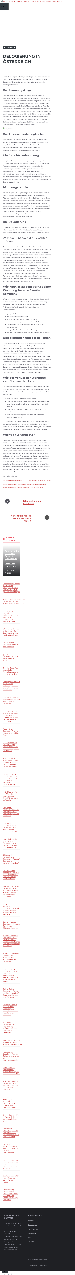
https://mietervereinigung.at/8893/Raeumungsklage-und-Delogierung (27, 480)
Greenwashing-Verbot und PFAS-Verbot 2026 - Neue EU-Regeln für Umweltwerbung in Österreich (10, 1195)
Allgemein (9, 47)
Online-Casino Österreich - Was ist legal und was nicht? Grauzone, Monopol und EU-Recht (11, 993)
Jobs (29, 1237)
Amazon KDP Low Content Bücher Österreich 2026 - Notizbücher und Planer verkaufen (10, 828)
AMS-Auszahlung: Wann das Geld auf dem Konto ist (10, 645)
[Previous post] (7, 501)
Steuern (31, 1241)
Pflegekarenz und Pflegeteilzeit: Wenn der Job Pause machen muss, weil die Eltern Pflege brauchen (11, 716)
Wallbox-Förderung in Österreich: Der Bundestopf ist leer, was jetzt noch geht (11, 632)
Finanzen (31, 1221)
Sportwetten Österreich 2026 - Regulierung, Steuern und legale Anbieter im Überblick (10, 1028)
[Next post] (47, 517)
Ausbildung (32, 1233)
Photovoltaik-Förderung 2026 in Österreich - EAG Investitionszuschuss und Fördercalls (11, 1133)
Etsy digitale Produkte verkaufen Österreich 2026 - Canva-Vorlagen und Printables (11, 812)
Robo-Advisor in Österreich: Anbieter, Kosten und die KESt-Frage (11, 732)
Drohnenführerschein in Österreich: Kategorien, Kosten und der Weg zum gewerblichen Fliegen (11, 588)
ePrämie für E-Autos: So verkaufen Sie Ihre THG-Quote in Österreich (11, 701)
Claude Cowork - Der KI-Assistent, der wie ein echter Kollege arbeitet (11, 1118)
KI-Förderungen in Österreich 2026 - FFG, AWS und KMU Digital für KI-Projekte (10, 1085)
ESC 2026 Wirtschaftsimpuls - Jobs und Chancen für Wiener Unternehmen (10, 1148)
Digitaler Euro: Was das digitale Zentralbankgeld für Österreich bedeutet (11, 671)
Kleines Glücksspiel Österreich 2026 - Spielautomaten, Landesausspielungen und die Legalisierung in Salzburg (11, 941)
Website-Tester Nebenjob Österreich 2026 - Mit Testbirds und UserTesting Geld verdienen (11, 875)
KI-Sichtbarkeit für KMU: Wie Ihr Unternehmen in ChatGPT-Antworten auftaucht (11, 796)
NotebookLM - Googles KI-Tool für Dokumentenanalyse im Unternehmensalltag (11, 1056)
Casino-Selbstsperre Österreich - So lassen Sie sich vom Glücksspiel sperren (11, 925)
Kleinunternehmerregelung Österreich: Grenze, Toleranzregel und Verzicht (14, 602)
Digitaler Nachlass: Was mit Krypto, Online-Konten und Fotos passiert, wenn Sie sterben (11, 747)
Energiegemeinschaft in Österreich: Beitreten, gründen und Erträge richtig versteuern (11, 686)
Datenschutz (43, 1265)
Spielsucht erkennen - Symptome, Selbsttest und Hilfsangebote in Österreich (11, 958)
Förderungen (32, 1225)
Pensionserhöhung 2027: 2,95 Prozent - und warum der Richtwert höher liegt (14, 558)
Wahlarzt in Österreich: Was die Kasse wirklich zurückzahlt (10, 657)
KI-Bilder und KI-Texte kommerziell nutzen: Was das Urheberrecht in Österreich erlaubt (10, 763)
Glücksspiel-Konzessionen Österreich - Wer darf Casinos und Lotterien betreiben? (11, 859)
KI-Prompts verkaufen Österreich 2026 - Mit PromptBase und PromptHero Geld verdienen (11, 909)
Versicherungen (33, 1229)
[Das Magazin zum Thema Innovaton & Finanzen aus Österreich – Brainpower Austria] (31, 1)
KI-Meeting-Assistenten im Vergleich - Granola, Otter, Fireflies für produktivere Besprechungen (10, 1102)
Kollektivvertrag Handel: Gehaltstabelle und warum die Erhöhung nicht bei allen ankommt (10, 616)
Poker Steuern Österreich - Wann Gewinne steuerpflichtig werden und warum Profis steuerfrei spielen (11, 975)
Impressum (33, 1265)
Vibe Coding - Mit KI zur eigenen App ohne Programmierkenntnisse (12, 1042)
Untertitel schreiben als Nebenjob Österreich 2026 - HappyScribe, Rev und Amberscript (11, 843)
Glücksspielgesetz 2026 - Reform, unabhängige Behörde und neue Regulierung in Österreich (10, 1010)
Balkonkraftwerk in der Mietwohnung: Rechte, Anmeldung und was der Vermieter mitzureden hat (11, 779)
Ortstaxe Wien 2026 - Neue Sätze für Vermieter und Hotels (11, 1179)
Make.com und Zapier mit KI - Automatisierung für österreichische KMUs (11, 1071)
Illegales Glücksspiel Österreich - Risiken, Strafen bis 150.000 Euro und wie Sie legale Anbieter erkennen (11, 892)
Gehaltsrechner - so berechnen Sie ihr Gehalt (21, 518)
